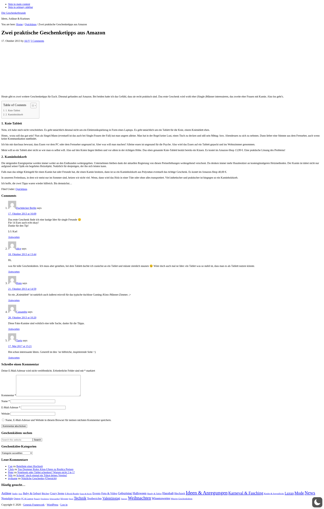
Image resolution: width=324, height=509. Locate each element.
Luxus (289, 493)
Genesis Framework (34, 504)
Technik (80, 498)
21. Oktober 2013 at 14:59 (22, 288)
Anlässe (6, 493)
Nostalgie (7, 498)
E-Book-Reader (72, 493)
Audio (15, 493)
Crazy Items (57, 493)
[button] (317, 502)
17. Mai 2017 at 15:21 (20, 346)
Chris (11, 469)
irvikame (12, 478)
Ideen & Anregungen (207, 492)
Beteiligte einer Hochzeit (29, 466)
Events (96, 493)
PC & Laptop (27, 498)
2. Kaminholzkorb (14, 114)
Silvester (64, 498)
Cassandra (21, 311)
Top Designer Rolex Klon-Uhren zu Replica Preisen (45, 469)
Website (5, 413)
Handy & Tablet (154, 493)
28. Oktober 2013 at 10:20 (22, 317)
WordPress (52, 504)
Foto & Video (109, 493)
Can (10, 466)
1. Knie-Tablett (13, 110)
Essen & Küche (86, 494)
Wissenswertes (161, 498)
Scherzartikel (55, 499)
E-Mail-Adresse (10, 407)
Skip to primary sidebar (20, 7)
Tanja (19, 340)
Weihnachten (139, 498)
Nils (10, 475)
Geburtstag (125, 493)
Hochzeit (179, 493)
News (310, 492)
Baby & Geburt (32, 493)
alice (18, 248)
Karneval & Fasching (245, 493)
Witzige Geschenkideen (181, 498)
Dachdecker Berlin (26, 208)
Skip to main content (19, 4)
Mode (299, 493)
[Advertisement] (102, 68)
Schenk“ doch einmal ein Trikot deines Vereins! (41, 475)
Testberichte (94, 498)
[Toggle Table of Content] (32, 105)
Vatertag (124, 499)
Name (5, 401)
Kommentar (8, 395)
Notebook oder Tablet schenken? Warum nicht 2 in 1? (46, 472)
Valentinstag (111, 498)
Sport (71, 499)
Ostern (17, 498)
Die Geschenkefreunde (13, 12)
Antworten (14, 237)
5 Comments (37, 40)
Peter (11, 472)
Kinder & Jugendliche (274, 493)
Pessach (37, 499)
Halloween (139, 493)
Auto (20, 494)
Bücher (45, 493)
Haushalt (168, 493)
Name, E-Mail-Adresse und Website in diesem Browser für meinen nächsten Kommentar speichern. (58, 420)
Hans (19, 283)
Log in (64, 504)
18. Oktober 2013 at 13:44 (22, 254)
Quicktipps (21, 189)
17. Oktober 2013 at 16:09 (22, 213)
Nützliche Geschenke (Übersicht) (39, 478)
